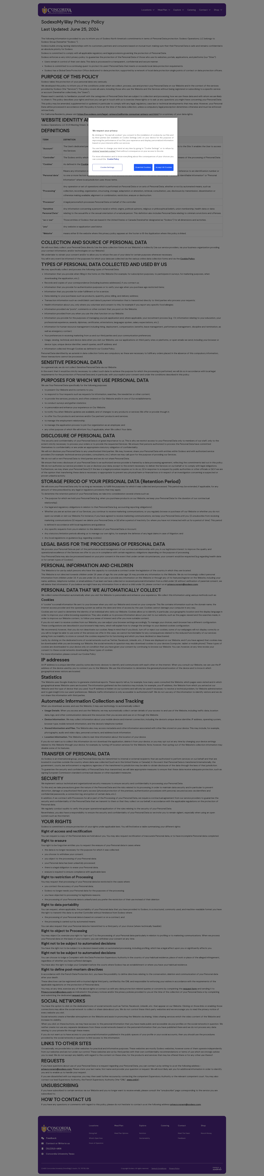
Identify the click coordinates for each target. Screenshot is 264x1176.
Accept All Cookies (164, 167)
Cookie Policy (113, 159)
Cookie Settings (107, 167)
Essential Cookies (143, 167)
